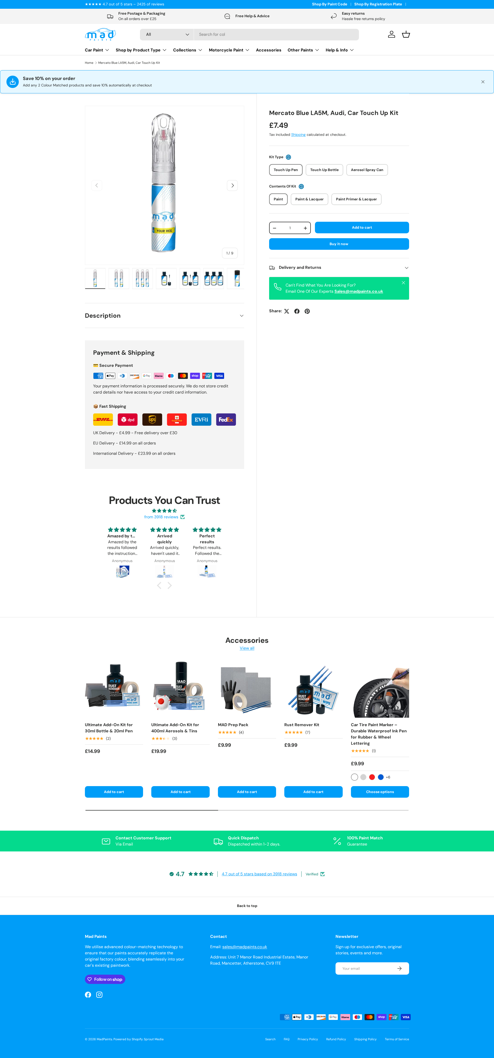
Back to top (247, 905)
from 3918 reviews (161, 517)
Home (89, 62)
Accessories (268, 50)
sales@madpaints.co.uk (244, 946)
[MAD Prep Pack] (247, 689)
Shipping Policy (365, 1039)
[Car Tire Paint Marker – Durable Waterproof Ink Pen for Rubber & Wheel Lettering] (380, 689)
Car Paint (94, 50)
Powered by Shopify (128, 1039)
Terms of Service (397, 1039)
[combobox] (249, 34)
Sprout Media (154, 1039)
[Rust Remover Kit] (313, 689)
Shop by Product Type (138, 50)
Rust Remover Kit (301, 724)
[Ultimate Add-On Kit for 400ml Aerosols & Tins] (180, 689)
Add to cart (362, 227)
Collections (184, 50)
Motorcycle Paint (226, 50)
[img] (164, 511)
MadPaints (104, 1039)
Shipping (298, 134)
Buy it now (339, 244)
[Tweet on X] (286, 311)
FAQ (286, 1039)
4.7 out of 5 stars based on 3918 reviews (259, 874)
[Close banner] (483, 81)
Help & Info (337, 50)
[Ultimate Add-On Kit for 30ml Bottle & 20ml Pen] (114, 689)
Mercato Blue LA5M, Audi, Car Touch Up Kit (129, 62)
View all (247, 648)
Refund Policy (336, 1039)
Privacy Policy (308, 1039)
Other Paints (300, 50)
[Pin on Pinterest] (307, 311)
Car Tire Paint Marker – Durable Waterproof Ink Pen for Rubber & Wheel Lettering (379, 734)
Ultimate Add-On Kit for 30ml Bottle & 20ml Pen (109, 728)
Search (270, 1039)
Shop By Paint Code (329, 4)
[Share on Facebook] (297, 311)
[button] (160, 585)
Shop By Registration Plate (378, 4)
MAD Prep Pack (233, 724)
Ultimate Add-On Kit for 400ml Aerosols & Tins (175, 728)
